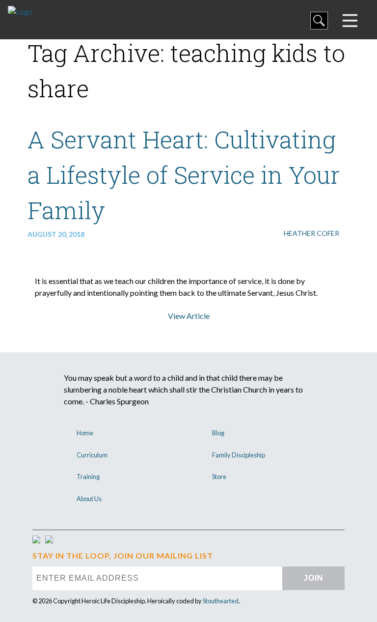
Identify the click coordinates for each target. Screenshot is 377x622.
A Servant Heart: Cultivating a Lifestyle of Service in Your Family (183, 175)
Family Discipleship (238, 455)
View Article (189, 315)
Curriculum (92, 455)
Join (313, 578)
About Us (89, 499)
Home (85, 433)
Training (88, 477)
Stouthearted (221, 601)
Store (219, 477)
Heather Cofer (311, 233)
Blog (218, 433)
